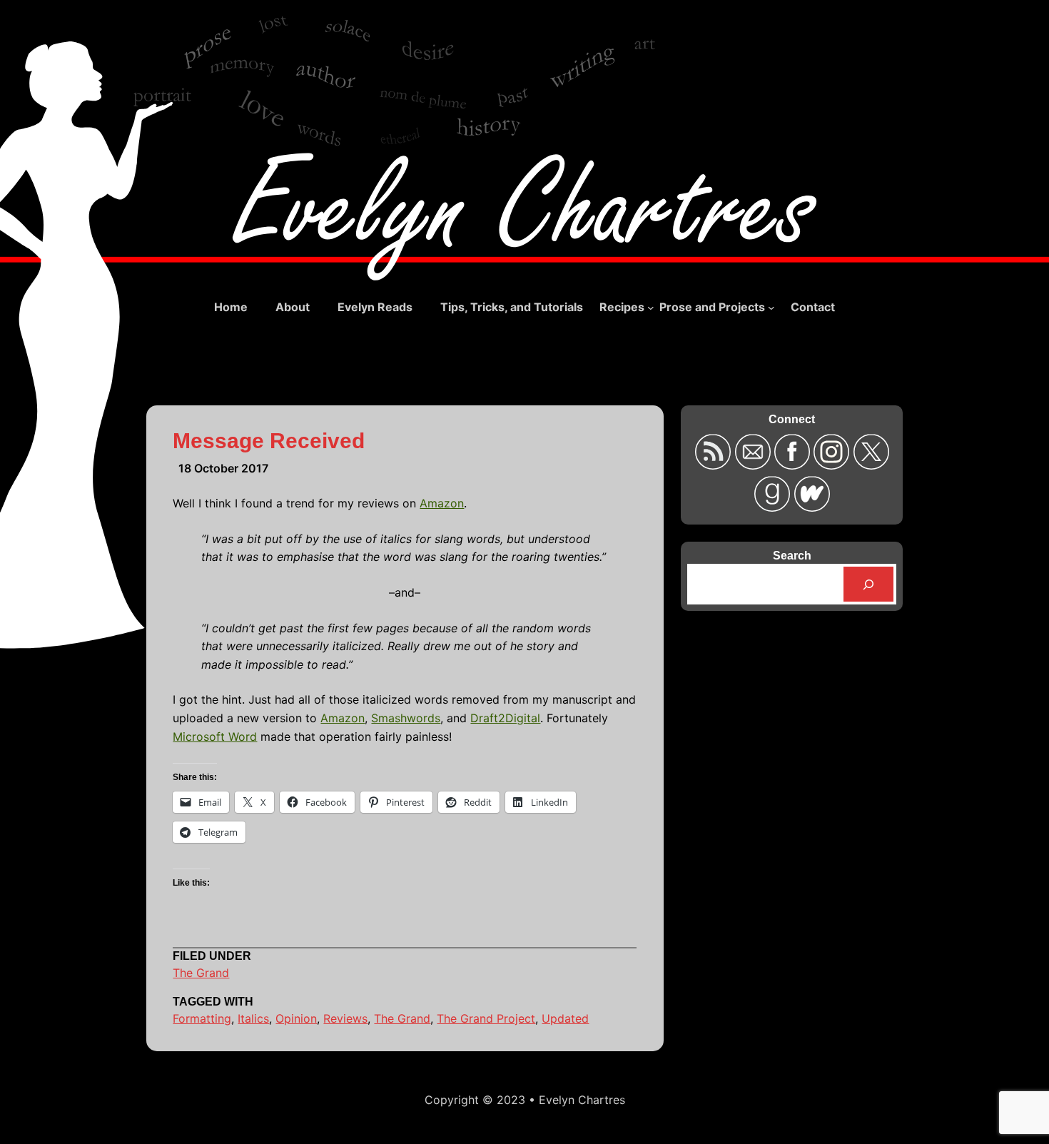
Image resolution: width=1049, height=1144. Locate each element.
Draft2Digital (505, 718)
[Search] (868, 584)
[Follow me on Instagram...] (833, 464)
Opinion (296, 1018)
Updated (565, 1018)
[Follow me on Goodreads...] (774, 507)
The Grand (201, 973)
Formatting (202, 1018)
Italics (253, 1018)
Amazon (442, 503)
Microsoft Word (215, 736)
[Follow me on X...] (870, 464)
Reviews (345, 1018)
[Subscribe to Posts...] (714, 464)
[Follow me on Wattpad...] (811, 507)
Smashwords (405, 718)
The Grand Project (486, 1018)
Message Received (269, 440)
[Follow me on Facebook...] (794, 464)
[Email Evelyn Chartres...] (754, 464)
